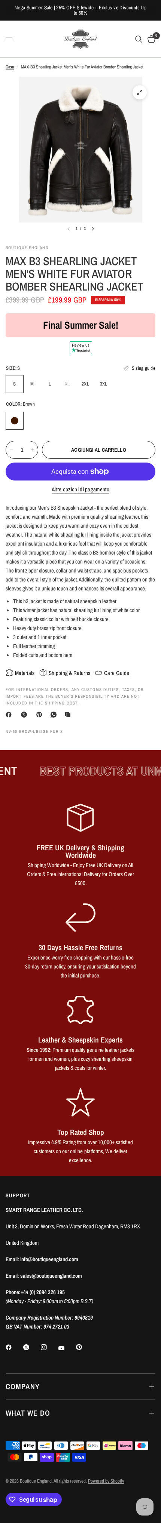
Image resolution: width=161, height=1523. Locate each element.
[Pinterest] (40, 714)
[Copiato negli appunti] (69, 714)
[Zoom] (140, 92)
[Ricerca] (139, 39)
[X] (25, 714)
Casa (10, 67)
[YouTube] (66, 1348)
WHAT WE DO (28, 1413)
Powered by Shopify (106, 1481)
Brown (15, 421)
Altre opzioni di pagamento (80, 489)
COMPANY (23, 1386)
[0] (150, 39)
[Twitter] (31, 1347)
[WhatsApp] (55, 714)
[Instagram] (49, 1347)
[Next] (92, 228)
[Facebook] (10, 714)
